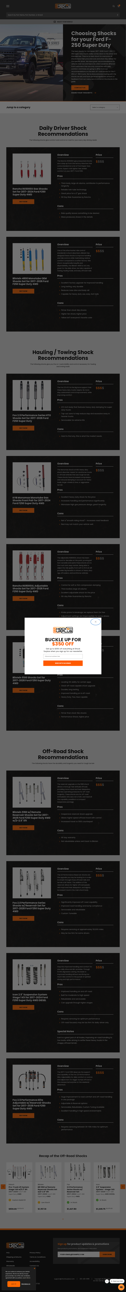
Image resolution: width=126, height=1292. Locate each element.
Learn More (26, 1278)
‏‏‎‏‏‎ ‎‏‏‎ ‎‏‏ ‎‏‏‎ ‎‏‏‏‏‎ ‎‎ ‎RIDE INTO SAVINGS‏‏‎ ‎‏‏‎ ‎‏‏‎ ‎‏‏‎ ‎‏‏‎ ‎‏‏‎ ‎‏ (63, 663)
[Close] (35, 1268)
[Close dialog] (96, 621)
